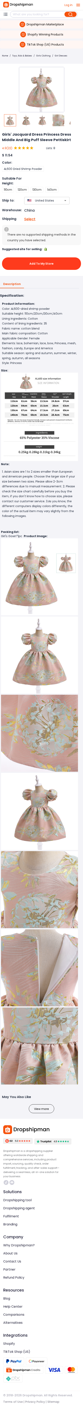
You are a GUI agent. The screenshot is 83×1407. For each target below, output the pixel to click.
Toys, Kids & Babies (22, 55)
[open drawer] (78, 5)
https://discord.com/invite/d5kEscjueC (12, 1182)
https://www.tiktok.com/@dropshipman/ (6, 1182)
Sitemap (53, 1402)
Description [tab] (12, 284)
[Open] (65, 200)
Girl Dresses (61, 55)
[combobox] (40, 200)
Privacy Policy (35, 1402)
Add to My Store (41, 264)
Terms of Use (13, 1402)
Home (5, 55)
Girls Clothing (43, 55)
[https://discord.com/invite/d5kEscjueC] (11, 1182)
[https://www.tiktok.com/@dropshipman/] (6, 1182)
